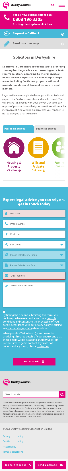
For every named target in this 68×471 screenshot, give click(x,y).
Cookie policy (13, 441)
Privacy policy (13, 436)
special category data (19, 328)
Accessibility (9, 447)
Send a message (47, 465)
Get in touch (31, 361)
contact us (43, 346)
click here (46, 24)
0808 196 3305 (28, 19)
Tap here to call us (16, 465)
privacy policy (42, 325)
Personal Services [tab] (14, 129)
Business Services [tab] (46, 129)
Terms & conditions (13, 452)
